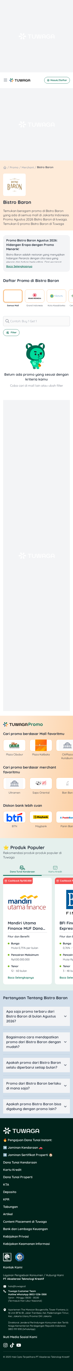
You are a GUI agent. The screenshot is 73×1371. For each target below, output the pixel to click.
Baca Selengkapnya (21, 977)
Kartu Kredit (12, 1170)
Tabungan (10, 1207)
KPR (6, 1199)
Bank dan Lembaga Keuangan (25, 1229)
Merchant (28, 167)
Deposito (9, 1192)
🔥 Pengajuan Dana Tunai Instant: (27, 1140)
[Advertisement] (36, 36)
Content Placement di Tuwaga (25, 1221)
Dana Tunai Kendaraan (20, 1162)
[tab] (22, 870)
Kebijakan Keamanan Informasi (26, 1244)
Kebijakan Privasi (16, 1236)
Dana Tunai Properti (18, 1177)
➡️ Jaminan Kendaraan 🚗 (23, 1147)
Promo (14, 167)
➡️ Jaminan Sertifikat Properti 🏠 (28, 1155)
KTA (6, 1184)
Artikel (8, 1214)
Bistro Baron (45, 167)
